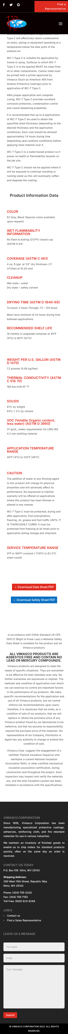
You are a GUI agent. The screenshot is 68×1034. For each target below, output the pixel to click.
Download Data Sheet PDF (36, 587)
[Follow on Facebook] (4, 5)
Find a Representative (55, 6)
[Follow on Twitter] (11, 5)
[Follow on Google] (18, 5)
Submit (10, 1015)
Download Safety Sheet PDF (36, 600)
